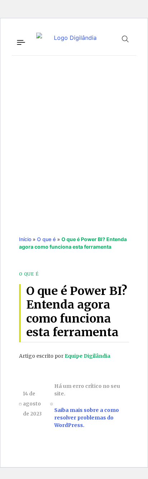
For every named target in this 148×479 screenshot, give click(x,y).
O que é (46, 239)
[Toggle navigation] (20, 41)
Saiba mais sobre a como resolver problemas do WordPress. (86, 417)
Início (25, 239)
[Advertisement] (74, 138)
